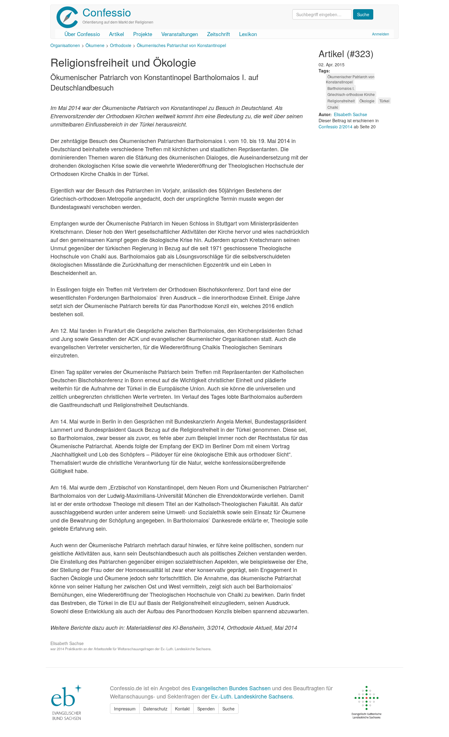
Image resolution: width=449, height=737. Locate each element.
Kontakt (182, 709)
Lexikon (248, 34)
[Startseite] (69, 17)
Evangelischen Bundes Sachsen (231, 688)
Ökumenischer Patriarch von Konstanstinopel (350, 79)
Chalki (332, 107)
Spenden (206, 709)
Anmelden (380, 33)
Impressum (125, 709)
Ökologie (367, 100)
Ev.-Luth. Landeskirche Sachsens (252, 696)
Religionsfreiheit (341, 100)
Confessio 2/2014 (336, 126)
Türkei (384, 100)
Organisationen (65, 45)
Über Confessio (82, 34)
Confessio (106, 12)
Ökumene (95, 45)
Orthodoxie (120, 45)
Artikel (116, 34)
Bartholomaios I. (340, 88)
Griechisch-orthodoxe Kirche (351, 94)
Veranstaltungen (179, 34)
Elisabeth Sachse (350, 114)
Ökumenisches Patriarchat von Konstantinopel (181, 45)
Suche (228, 709)
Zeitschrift (218, 34)
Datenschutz (155, 709)
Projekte (142, 34)
